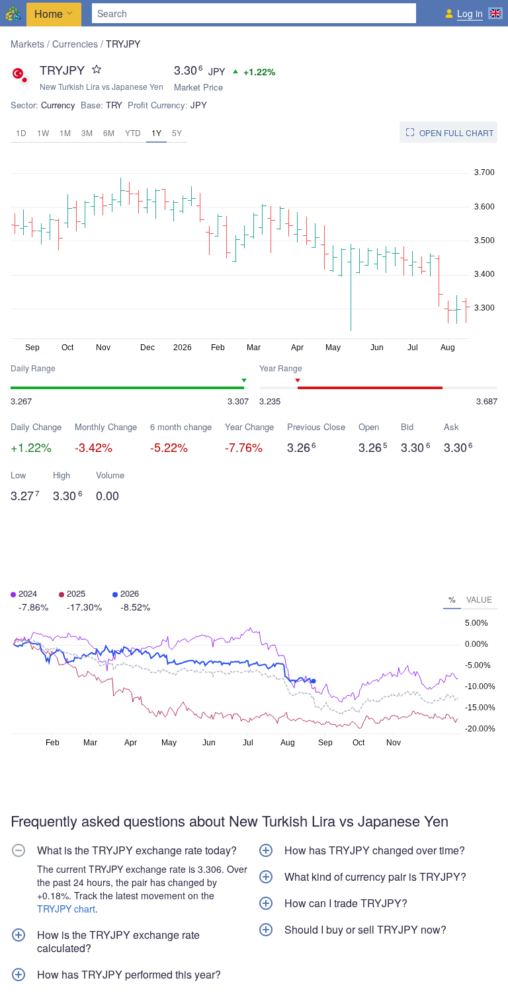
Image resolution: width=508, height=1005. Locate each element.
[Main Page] (13, 13)
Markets (27, 43)
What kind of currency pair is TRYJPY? (375, 876)
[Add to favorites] (96, 69)
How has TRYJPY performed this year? (129, 974)
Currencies (75, 43)
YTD (133, 132)
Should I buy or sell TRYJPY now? (365, 929)
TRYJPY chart (66, 908)
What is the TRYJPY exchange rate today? (137, 850)
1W (43, 132)
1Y (156, 132)
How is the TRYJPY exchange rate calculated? (118, 941)
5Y (177, 132)
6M (108, 132)
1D (21, 132)
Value (479, 599)
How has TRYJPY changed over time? (374, 850)
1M (65, 132)
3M (87, 132)
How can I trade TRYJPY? (345, 903)
